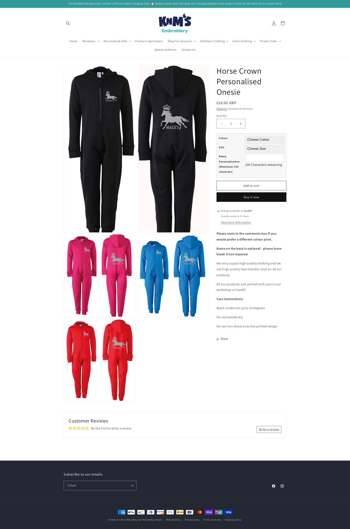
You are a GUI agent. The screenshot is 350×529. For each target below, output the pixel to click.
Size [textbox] (221, 147)
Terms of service (212, 519)
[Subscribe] (131, 485)
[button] (68, 23)
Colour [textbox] (223, 138)
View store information (236, 222)
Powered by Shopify (152, 519)
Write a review (269, 429)
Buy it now (251, 197)
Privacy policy (192, 519)
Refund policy (173, 519)
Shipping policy (233, 519)
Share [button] (224, 339)
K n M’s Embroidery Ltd (129, 519)
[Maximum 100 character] (229, 164)
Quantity (222, 115)
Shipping (222, 108)
